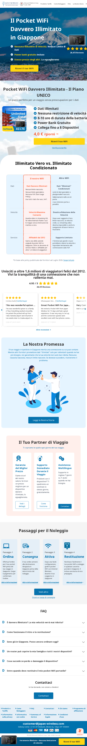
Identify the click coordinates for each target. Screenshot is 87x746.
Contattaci (65, 506)
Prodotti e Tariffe (6, 709)
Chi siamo (63, 708)
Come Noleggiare (21, 709)
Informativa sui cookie (22, 715)
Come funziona (43, 505)
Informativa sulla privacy (7, 715)
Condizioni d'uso (63, 715)
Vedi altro (43, 592)
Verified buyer (22, 301)
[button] (4, 309)
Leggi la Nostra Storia (43, 420)
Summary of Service (36, 715)
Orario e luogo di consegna (43, 597)
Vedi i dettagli (22, 505)
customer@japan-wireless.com (43, 723)
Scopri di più (68, 260)
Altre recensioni (42, 330)
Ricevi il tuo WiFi (24, 68)
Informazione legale (51, 715)
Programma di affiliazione (79, 709)
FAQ (32, 708)
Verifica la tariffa (59, 148)
